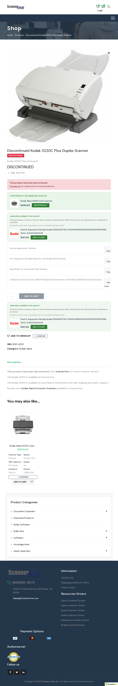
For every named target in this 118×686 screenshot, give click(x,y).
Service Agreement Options (23, 248)
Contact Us (67, 577)
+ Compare (40, 336)
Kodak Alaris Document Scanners (39, 388)
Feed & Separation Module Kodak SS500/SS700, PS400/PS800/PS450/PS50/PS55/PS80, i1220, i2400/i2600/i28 (64, 231)
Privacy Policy (68, 587)
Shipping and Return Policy (75, 582)
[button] (109, 53)
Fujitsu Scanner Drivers (73, 605)
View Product (40, 205)
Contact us (15, 186)
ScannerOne (62, 371)
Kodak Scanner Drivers (73, 625)
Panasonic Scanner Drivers (75, 620)
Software (18, 537)
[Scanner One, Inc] (16, 7)
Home (10, 35)
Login (100, 10)
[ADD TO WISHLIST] (31, 482)
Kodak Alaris (25, 348)
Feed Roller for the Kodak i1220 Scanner (28, 269)
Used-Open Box (22, 551)
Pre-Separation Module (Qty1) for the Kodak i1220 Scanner (38, 258)
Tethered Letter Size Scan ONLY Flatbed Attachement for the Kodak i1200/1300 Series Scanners (56, 279)
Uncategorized (21, 544)
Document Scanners (24, 511)
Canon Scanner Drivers (73, 600)
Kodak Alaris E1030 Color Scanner (36, 201)
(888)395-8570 (23, 582)
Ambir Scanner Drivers (72, 615)
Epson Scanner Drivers (73, 610)
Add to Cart (39, 237)
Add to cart (31, 296)
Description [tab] (14, 362)
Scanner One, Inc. (51, 681)
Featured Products (24, 517)
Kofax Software (22, 524)
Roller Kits (19, 531)
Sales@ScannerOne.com (26, 598)
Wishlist (98, 6)
